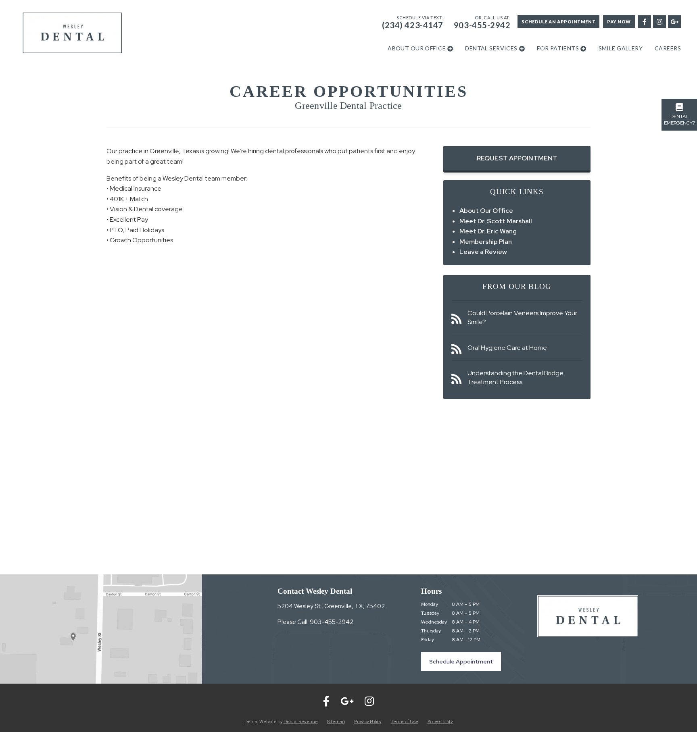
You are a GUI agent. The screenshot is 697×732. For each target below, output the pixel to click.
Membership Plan (485, 241)
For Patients (558, 48)
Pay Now (619, 21)
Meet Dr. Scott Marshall (495, 221)
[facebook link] (644, 21)
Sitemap (336, 721)
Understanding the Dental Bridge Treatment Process (515, 377)
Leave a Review (483, 251)
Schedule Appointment (461, 661)
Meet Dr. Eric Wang (488, 231)
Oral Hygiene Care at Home (507, 347)
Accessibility (440, 721)
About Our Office (417, 48)
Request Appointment (517, 158)
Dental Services (491, 48)
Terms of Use (404, 721)
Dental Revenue (301, 721)
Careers (668, 48)
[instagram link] (659, 21)
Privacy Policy (368, 721)
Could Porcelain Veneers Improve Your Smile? (522, 317)
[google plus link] (674, 21)
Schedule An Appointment (558, 21)
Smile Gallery (621, 48)
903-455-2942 (482, 25)
